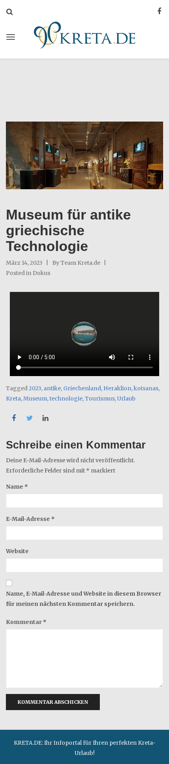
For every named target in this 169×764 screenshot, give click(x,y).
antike (52, 388)
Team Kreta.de (80, 262)
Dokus (41, 273)
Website (17, 551)
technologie (66, 398)
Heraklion (117, 388)
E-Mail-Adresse (30, 518)
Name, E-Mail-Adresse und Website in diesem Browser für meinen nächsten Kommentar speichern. (83, 598)
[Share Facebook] (14, 418)
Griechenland (82, 388)
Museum (35, 398)
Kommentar (26, 622)
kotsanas (146, 388)
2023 (35, 388)
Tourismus (100, 398)
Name (17, 486)
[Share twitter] (29, 418)
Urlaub (126, 398)
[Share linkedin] (45, 418)
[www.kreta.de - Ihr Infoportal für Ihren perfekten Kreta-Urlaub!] (84, 34)
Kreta (13, 398)
